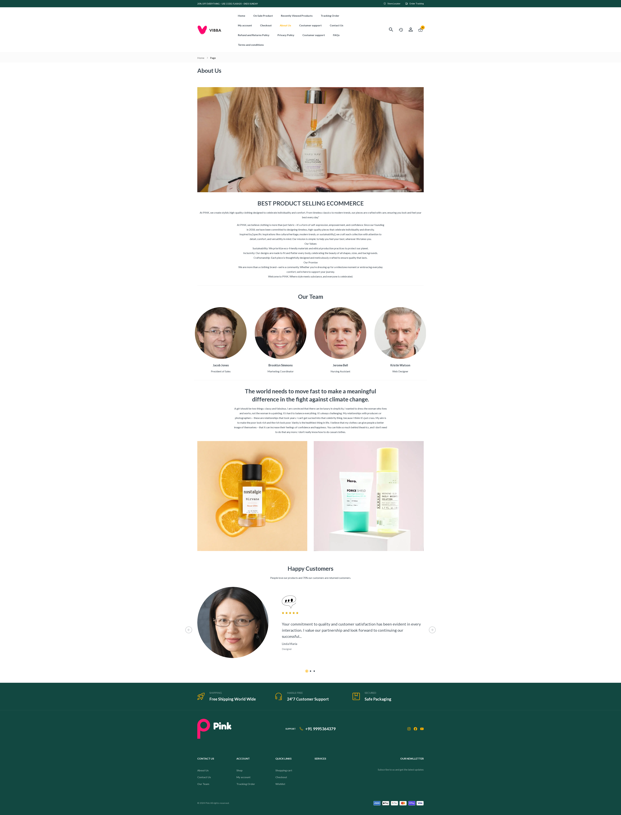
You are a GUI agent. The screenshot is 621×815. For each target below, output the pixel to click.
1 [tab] (306, 671)
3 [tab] (314, 671)
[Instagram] (409, 729)
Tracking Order (245, 783)
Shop (239, 770)
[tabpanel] (310, 625)
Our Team (203, 783)
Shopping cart (283, 770)
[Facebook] (415, 729)
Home (200, 57)
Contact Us (204, 777)
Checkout (281, 777)
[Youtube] (422, 729)
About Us (203, 770)
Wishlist (280, 783)
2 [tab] (310, 671)
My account (243, 777)
